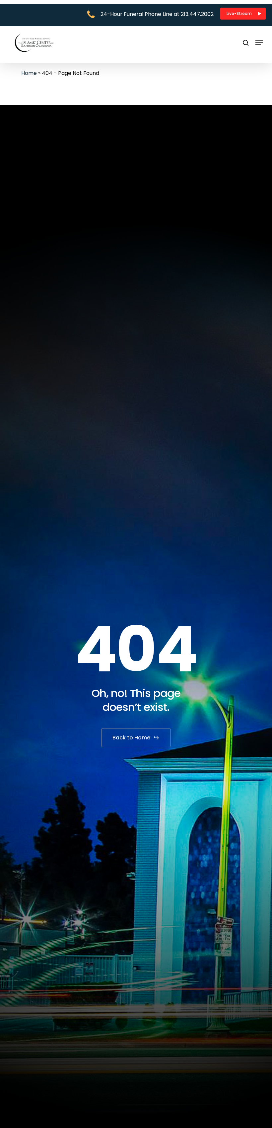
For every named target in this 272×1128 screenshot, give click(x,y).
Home (29, 73)
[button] (243, 14)
